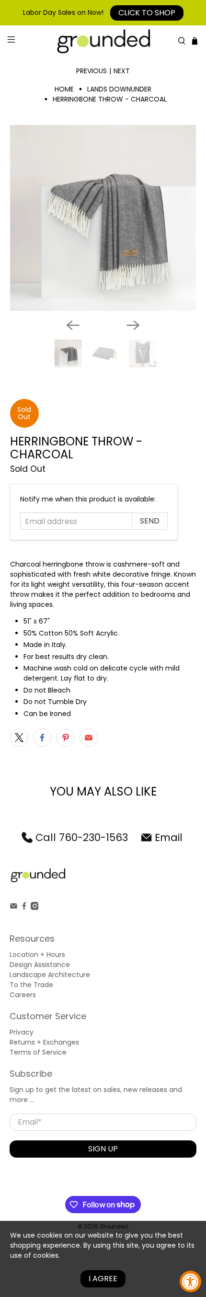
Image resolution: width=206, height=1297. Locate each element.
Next (122, 71)
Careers (23, 995)
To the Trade (31, 985)
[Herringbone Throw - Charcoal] (103, 218)
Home (64, 89)
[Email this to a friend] (89, 737)
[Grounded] (103, 41)
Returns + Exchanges (44, 1042)
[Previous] (73, 325)
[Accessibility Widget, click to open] (190, 1281)
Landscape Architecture (50, 974)
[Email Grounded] (14, 907)
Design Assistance (40, 964)
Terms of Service (38, 1052)
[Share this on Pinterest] (66, 737)
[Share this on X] (19, 737)
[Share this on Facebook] (42, 737)
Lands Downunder (119, 89)
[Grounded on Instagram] (35, 907)
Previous (91, 71)
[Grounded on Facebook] (24, 907)
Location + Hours (37, 954)
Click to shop (146, 12)
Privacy (22, 1032)
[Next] (133, 325)
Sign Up (103, 1148)
